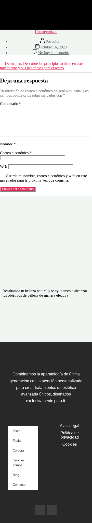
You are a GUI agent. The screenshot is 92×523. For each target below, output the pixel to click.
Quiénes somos (19, 462)
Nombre (8, 144)
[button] (46, 22)
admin (57, 41)
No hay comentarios (53, 53)
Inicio (16, 431)
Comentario (10, 104)
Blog (16, 475)
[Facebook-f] (40, 510)
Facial (17, 440)
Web (3, 166)
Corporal (19, 450)
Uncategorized (46, 32)
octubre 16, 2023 (53, 47)
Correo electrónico (16, 153)
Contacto (19, 485)
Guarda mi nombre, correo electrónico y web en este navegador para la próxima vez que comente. (43, 178)
